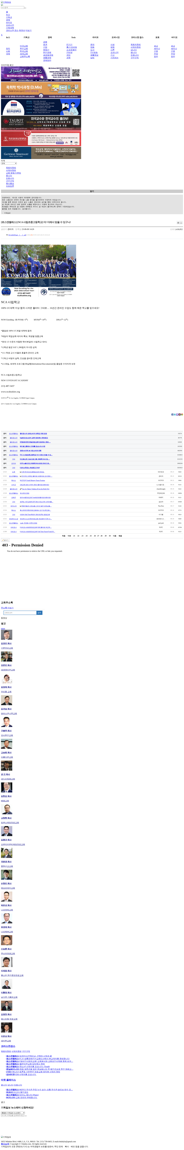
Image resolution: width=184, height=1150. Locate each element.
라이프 (9, 22)
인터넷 (69, 52)
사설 (113, 45)
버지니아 (14, 506)
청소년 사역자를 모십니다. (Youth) (28, 1066)
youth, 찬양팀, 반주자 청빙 (28, 523)
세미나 (157, 49)
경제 (8, 20)
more (3, 628)
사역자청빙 (136, 47)
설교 (156, 46)
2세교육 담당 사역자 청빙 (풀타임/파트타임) (34, 485)
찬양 (156, 54)
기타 (13, 459)
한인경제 (47, 52)
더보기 (29, 30)
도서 (92, 50)
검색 (39, 613)
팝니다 (134, 52)
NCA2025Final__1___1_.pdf (17, 235)
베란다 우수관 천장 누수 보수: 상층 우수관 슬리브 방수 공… (39, 1090)
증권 (45, 45)
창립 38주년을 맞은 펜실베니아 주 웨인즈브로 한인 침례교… (39, 1069)
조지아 (13, 463)
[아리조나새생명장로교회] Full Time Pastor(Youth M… (37, 531)
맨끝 (120, 536)
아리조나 (14, 527)
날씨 (92, 58)
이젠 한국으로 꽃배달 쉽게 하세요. (33, 472)
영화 (92, 47)
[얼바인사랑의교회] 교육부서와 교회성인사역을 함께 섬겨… (39, 1061)
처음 (63, 536)
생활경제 (47, 58)
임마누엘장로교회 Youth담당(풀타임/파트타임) (35, 497)
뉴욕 (13, 472)
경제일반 (47, 60)
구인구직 (135, 58)
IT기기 (69, 45)
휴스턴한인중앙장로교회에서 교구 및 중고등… (35, 510)
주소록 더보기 (7, 608)
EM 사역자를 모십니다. (21, 1074)
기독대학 (10, 28)
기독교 (9, 17)
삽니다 (134, 50)
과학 (68, 58)
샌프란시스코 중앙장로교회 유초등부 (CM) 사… (36, 519)
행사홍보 (10, 183)
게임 (68, 55)
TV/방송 (94, 52)
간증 (156, 51)
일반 (156, 56)
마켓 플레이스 (8, 1080)
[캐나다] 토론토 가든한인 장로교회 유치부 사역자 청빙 (33, 1072)
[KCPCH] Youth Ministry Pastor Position (32, 480)
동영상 (22, 30)
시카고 (13, 485)
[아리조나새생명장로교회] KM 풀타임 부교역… (36, 527)
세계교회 (24, 54)
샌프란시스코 (13, 519)
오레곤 (13, 497)
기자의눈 (115, 58)
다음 (114, 536)
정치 (8, 49)
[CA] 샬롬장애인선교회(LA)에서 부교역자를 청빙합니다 (37, 1059)
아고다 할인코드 (17, 1092)
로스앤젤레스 (13, 433)
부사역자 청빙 (24, 493)
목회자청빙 (136, 45)
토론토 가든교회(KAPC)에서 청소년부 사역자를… (36, 502)
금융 (45, 42)
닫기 (92, 191)
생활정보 (94, 55)
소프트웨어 (71, 50)
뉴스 (8, 15)
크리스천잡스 (8, 1046)
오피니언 (10, 25)
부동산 (46, 50)
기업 (45, 47)
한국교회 (24, 51)
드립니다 (135, 55)
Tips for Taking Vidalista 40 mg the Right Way (35, 489)
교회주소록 (25, 56)
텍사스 (13, 480)
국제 (8, 54)
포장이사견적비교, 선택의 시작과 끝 (29, 1056)
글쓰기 (6, 540)
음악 (92, 45)
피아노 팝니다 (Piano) (22, 1095)
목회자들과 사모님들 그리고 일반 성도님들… (37, 506)
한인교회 (24, 49)
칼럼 (113, 47)
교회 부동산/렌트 (13, 173)
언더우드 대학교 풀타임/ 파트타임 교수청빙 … (37, 476)
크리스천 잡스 (12, 30)
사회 (8, 51)
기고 (113, 55)
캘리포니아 (13, 438)
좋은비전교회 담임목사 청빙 (25, 1064)
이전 (69, 536)
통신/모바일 (71, 47)
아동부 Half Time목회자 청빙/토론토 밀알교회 (35, 514)
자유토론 (10, 186)
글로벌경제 (48, 55)
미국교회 (24, 46)
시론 (113, 50)
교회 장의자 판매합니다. (21, 1097)
